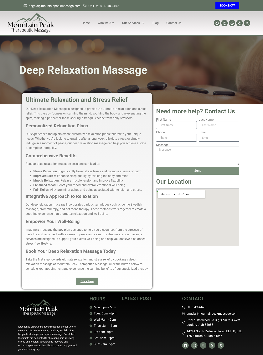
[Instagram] (224, 23)
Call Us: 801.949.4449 (103, 5)
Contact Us (173, 23)
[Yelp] (239, 23)
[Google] (232, 23)
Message (162, 145)
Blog (155, 23)
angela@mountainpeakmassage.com (54, 5)
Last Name (206, 119)
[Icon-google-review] (203, 345)
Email (202, 132)
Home (86, 23)
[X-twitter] (247, 23)
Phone (160, 132)
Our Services (131, 23)
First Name (163, 119)
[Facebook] (217, 23)
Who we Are (106, 23)
